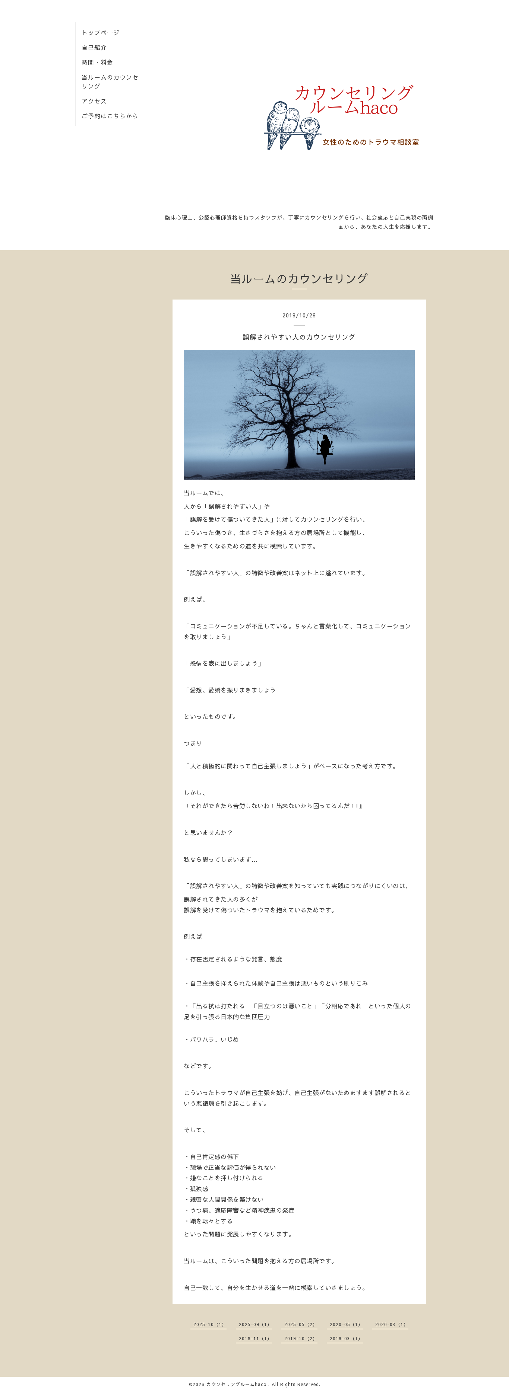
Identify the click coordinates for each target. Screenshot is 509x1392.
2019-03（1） (346, 1338)
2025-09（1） (255, 1324)
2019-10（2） (300, 1338)
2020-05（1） (346, 1324)
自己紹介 (94, 47)
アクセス (94, 101)
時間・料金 (97, 62)
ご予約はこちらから (110, 116)
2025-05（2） (300, 1324)
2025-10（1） (210, 1324)
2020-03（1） (391, 1324)
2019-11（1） (255, 1338)
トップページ (101, 32)
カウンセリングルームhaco (237, 1384)
